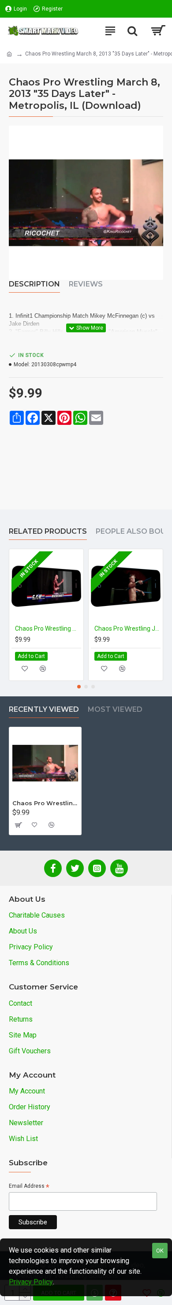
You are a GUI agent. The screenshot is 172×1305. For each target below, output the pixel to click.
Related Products (48, 531)
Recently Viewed (44, 709)
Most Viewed (115, 709)
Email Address (29, 1186)
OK (160, 1250)
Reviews (86, 284)
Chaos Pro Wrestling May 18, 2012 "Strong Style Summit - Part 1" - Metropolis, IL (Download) (48, 628)
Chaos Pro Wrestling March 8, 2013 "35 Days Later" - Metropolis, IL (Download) (45, 803)
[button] (79, 686)
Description (34, 284)
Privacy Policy (31, 1282)
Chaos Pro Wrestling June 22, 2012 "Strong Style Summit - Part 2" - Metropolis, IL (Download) (127, 628)
